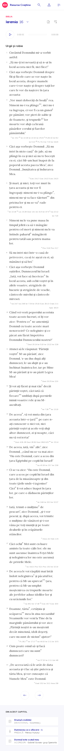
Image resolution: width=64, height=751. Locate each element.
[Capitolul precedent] (25, 695)
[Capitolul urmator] (39, 695)
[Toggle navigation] (59, 5)
